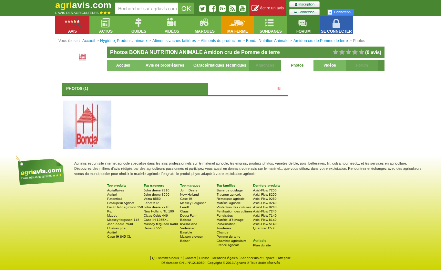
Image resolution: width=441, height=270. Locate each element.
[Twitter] (202, 8)
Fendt (184, 207)
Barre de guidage (230, 190)
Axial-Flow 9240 (265, 203)
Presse (204, 258)
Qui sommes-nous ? (167, 258)
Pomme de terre (229, 236)
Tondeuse (224, 228)
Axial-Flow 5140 (265, 224)
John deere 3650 (156, 194)
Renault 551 (153, 228)
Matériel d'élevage (230, 219)
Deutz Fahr (188, 215)
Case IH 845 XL (119, 236)
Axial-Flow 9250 (265, 198)
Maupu (112, 215)
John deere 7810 (156, 190)
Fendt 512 (151, 203)
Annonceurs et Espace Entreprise (266, 258)
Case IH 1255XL (156, 219)
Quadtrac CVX (264, 228)
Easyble (186, 232)
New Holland (189, 194)
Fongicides (225, 215)
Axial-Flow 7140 (265, 215)
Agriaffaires (115, 190)
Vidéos (329, 65)
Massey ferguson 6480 (161, 224)
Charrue (223, 232)
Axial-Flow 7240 (265, 211)
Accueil (123, 65)
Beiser (185, 241)
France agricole (228, 245)
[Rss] (232, 8)
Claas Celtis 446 (156, 215)
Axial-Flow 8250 (265, 194)
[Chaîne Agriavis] (242, 8)
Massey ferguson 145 (123, 219)
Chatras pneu (117, 228)
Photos (297, 65)
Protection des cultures (234, 207)
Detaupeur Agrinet (120, 203)
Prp (109, 211)
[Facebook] (212, 8)
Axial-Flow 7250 (265, 190)
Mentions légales (225, 258)
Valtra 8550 (152, 198)
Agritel (112, 194)
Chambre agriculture (232, 241)
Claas (184, 211)
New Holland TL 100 (159, 211)
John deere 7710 (156, 207)
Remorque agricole (231, 198)
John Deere (189, 190)
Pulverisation (226, 224)
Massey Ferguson (193, 203)
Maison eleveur (191, 236)
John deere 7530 (120, 224)
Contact (190, 258)
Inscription (305, 4)
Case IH (186, 198)
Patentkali (114, 198)
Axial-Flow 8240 (265, 207)
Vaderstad (187, 228)
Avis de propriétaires (165, 65)
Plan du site (262, 245)
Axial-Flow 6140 (265, 219)
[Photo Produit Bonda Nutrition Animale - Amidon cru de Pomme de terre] (87, 124)
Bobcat (185, 219)
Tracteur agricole (229, 194)
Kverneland (188, 224)
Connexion (305, 12)
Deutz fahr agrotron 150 (125, 207)
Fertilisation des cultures (234, 211)
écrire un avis (271, 8)
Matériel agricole (229, 203)
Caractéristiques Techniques (219, 65)
